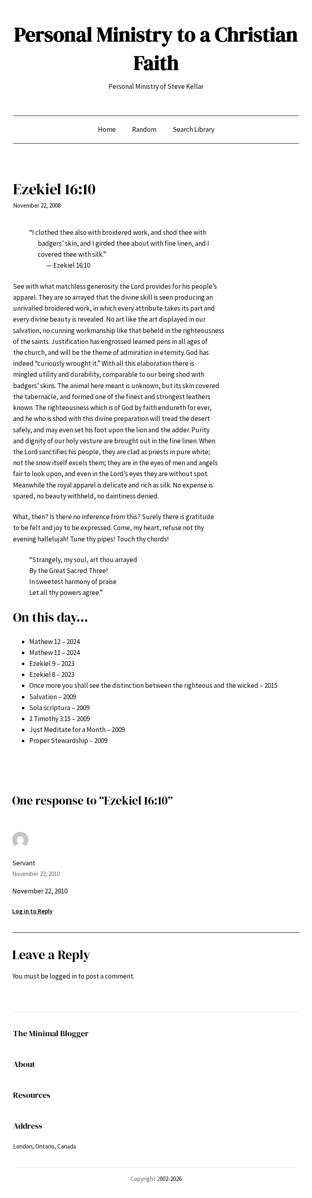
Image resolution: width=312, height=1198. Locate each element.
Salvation (43, 696)
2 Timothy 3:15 (50, 718)
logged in (63, 976)
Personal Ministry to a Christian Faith (156, 48)
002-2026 (171, 1179)
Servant (23, 863)
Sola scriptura (49, 707)
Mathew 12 (45, 641)
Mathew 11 (45, 652)
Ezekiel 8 (42, 674)
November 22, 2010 (36, 874)
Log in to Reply (32, 911)
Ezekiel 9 (42, 663)
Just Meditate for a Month (67, 729)
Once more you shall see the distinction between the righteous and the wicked (143, 685)
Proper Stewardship (58, 740)
